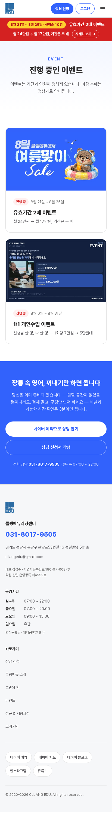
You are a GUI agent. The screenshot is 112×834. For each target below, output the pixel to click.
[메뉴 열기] (103, 9)
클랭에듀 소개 (15, 674)
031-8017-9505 (44, 464)
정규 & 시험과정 (17, 713)
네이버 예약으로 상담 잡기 (56, 429)
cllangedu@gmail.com (24, 557)
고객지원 (11, 726)
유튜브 (43, 771)
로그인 (85, 9)
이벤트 (10, 700)
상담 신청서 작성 (56, 447)
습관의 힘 (12, 687)
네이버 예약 (18, 757)
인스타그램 (18, 771)
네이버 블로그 (77, 757)
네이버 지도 (47, 757)
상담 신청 (62, 9)
